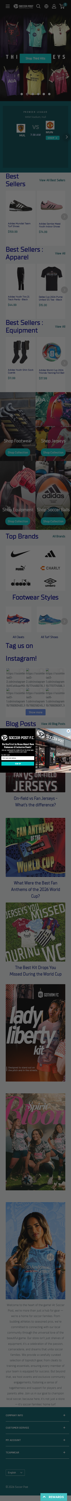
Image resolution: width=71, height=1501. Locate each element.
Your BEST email (5, 755)
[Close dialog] (68, 731)
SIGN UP (18, 764)
